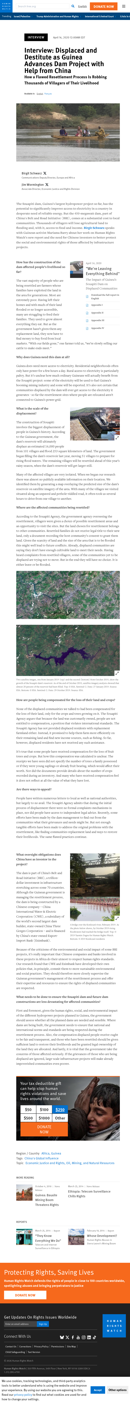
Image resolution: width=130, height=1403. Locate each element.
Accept (98, 1390)
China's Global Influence (42, 1158)
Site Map (71, 1346)
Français (48, 93)
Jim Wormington (33, 184)
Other (60, 1118)
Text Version (34, 1352)
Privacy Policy (41, 1346)
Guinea (56, 1153)
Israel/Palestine (22, 16)
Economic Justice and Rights (45, 1163)
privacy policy (23, 1394)
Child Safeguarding (15, 1352)
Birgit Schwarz (32, 173)
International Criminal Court (99, 16)
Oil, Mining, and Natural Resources (90, 1163)
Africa (45, 1153)
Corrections (25, 1346)
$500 (28, 1118)
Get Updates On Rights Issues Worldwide (40, 1317)
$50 (28, 1109)
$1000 (44, 1118)
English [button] (82, 6)
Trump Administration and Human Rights (58, 16)
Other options (118, 1390)
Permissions (57, 1346)
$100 (44, 1109)
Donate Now (104, 6)
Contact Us (10, 1346)
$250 (60, 1109)
